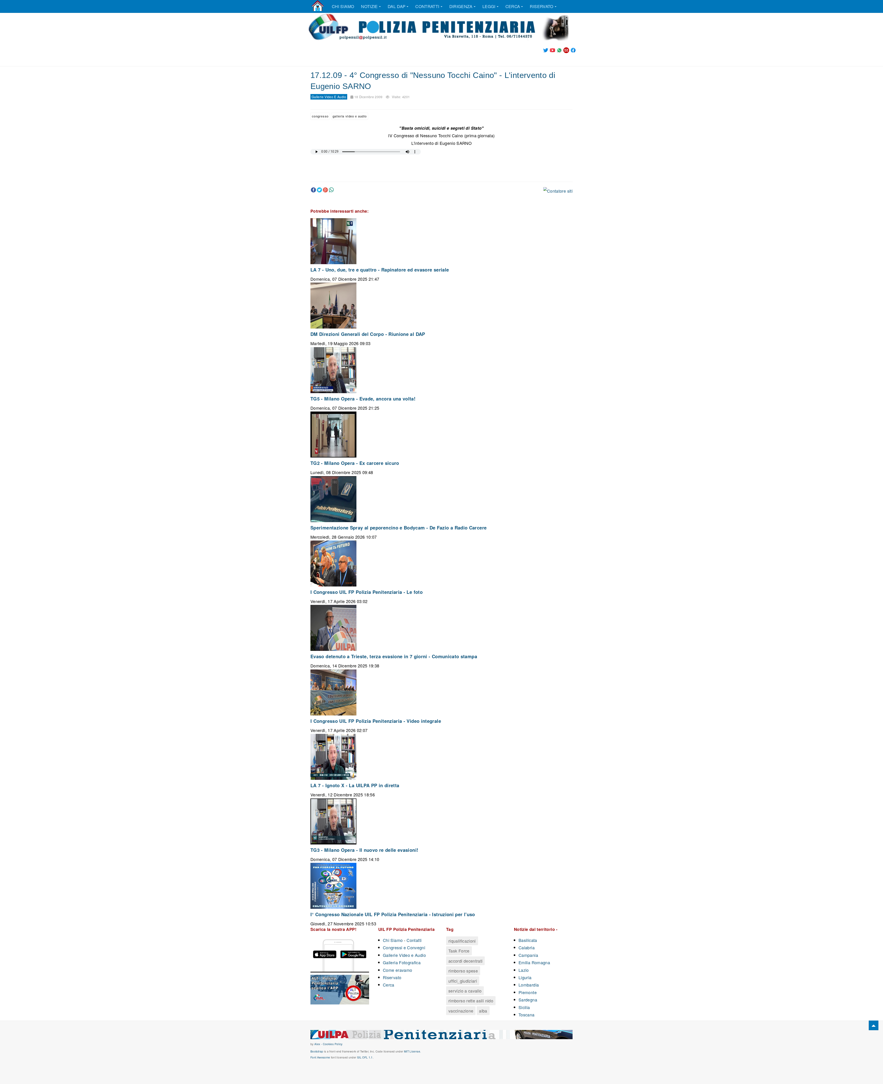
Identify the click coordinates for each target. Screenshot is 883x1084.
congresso (320, 116)
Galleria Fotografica (402, 962)
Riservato (541, 6)
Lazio (524, 970)
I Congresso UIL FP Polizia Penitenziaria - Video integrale (375, 721)
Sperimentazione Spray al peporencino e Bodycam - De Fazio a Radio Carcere (398, 527)
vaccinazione (460, 1011)
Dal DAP (397, 6)
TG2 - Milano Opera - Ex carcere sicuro (354, 463)
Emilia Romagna (534, 962)
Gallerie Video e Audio (404, 955)
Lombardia (529, 985)
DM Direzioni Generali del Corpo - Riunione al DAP (367, 334)
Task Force (459, 951)
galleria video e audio (350, 116)
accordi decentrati (465, 961)
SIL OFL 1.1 (365, 1057)
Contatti (414, 940)
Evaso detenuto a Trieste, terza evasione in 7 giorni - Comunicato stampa (393, 656)
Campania (528, 955)
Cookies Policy (333, 1044)
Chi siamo (343, 6)
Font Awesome (320, 1057)
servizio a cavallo (465, 991)
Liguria (525, 977)
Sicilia (524, 1007)
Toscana (527, 1015)
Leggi (489, 6)
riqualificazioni (462, 941)
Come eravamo (397, 970)
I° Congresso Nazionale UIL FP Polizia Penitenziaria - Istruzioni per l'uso (392, 914)
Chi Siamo (393, 940)
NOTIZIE (369, 6)
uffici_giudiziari (462, 981)
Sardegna (528, 1000)
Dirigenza (461, 6)
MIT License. (412, 1051)
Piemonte (528, 992)
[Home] (317, 5)
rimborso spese (463, 971)
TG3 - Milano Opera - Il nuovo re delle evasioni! (364, 850)
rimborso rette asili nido (470, 1001)
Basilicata (528, 940)
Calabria (527, 947)
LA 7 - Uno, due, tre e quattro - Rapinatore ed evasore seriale (379, 269)
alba (483, 1011)
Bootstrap (316, 1051)
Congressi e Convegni (404, 947)
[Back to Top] (873, 1025)
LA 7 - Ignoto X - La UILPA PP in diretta (354, 785)
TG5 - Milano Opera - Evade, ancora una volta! (363, 398)
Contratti (427, 6)
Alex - (318, 1044)
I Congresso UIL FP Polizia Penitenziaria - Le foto (366, 592)
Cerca (512, 6)
